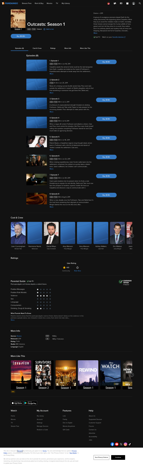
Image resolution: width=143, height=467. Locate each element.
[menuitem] (121, 3)
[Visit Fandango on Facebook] (112, 444)
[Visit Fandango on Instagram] (125, 444)
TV (12, 423)
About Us (92, 416)
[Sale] (21, 375)
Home (13, 416)
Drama (19, 336)
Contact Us (92, 430)
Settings (39, 423)
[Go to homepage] (10, 3)
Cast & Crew (37, 48)
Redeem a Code (42, 430)
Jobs (90, 440)
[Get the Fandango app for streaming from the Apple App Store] (17, 403)
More (95, 33)
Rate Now (77, 271)
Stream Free (15, 426)
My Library (40, 416)
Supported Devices (95, 419)
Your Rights (73, 453)
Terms (45, 451)
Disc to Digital (67, 423)
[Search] (139, 3)
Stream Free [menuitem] (27, 3)
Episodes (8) (19, 48)
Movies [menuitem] (49, 3)
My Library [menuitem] (66, 3)
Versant (20, 451)
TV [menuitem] (57, 3)
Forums (91, 426)
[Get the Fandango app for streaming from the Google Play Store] (30, 403)
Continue (118, 457)
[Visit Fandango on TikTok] (130, 444)
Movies (13, 419)
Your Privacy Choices (101, 457)
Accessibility (93, 437)
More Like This (85, 48)
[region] (71, 457)
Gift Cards (66, 430)
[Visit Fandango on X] (121, 444)
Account (40, 419)
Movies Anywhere (69, 426)
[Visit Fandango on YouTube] (117, 444)
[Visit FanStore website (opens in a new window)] (127, 3)
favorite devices (118, 37)
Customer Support (95, 423)
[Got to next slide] (132, 236)
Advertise (92, 433)
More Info (67, 48)
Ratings (53, 48)
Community (66, 271)
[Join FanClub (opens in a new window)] (108, 3)
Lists (64, 416)
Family (65, 419)
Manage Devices (42, 426)
